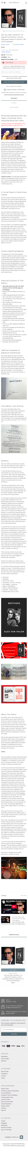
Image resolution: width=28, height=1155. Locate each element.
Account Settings (6, 1129)
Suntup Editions (6, 1093)
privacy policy (21, 1145)
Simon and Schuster (7, 1101)
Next (24, 962)
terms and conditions (9, 1145)
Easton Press (5, 1088)
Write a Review (6, 52)
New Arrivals (4, 1071)
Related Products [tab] (14, 934)
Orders (3, 1121)
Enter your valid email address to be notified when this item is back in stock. (13, 67)
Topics (3, 1078)
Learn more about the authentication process (14, 94)
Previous (2, 962)
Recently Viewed (6, 1127)
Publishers (4, 1073)
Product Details (14, 107)
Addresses (4, 1125)
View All (3, 1110)
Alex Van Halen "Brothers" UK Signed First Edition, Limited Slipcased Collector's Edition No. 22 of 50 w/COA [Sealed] (13, 978)
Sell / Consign (5, 1058)
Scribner (3, 1108)
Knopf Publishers (6, 1104)
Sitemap (3, 1061)
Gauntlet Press (5, 1099)
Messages (4, 1123)
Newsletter (4, 1056)
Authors (3, 1076)
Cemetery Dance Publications (10, 1091)
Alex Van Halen (19, 44)
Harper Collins (5, 1106)
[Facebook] (21, 1137)
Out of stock (13, 970)
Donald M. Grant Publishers (9, 1095)
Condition (14, 103)
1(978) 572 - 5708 (11, 1001)
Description (14, 98)
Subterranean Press (7, 1097)
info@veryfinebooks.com (13, 1007)
